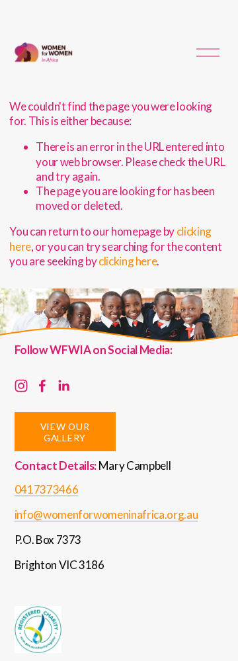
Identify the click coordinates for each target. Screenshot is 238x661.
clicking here (128, 261)
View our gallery (65, 432)
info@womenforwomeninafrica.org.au (106, 514)
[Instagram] (21, 385)
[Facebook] (42, 385)
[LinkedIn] (63, 385)
